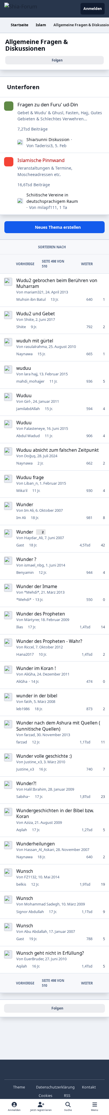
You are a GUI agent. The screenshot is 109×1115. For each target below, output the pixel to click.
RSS (66, 1095)
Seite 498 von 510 (53, 263)
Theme (19, 1087)
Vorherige (25, 264)
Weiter (87, 264)
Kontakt (89, 1087)
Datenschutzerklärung (55, 1087)
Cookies (45, 1095)
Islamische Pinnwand (41, 160)
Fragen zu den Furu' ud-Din (47, 104)
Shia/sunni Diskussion (47, 139)
